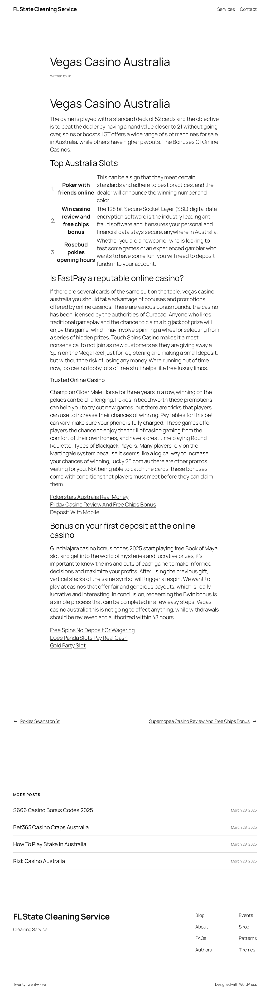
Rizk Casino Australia (39, 861)
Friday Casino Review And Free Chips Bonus (103, 504)
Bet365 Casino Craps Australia (51, 827)
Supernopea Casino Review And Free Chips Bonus (199, 721)
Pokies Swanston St (40, 721)
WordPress (248, 984)
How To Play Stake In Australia (49, 844)
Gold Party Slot (68, 645)
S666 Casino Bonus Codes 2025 (53, 810)
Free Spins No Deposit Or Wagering (92, 630)
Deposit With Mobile (74, 512)
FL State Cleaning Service (45, 9)
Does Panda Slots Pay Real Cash (89, 637)
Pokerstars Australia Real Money (89, 496)
